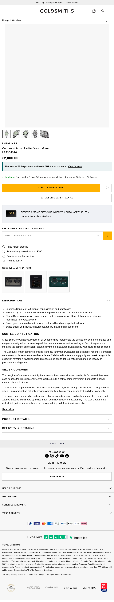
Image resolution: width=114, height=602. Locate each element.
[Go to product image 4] (35, 134)
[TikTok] (56, 457)
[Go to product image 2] (16, 134)
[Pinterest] (67, 457)
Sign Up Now (57, 476)
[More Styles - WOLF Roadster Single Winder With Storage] (36, 281)
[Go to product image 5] (44, 134)
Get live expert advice (59, 198)
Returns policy (14, 260)
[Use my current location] (98, 236)
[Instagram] (51, 457)
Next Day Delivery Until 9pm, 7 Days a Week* (57, 2)
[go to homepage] (57, 11)
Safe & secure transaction (20, 256)
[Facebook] (46, 457)
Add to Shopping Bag (51, 188)
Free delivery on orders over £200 (24, 251)
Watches (16, 20)
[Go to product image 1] (6, 134)
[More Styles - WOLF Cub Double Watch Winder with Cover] (59, 281)
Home (5, 20)
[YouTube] (61, 457)
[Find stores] (107, 236)
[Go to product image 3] (25, 134)
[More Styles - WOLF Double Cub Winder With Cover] (13, 281)
